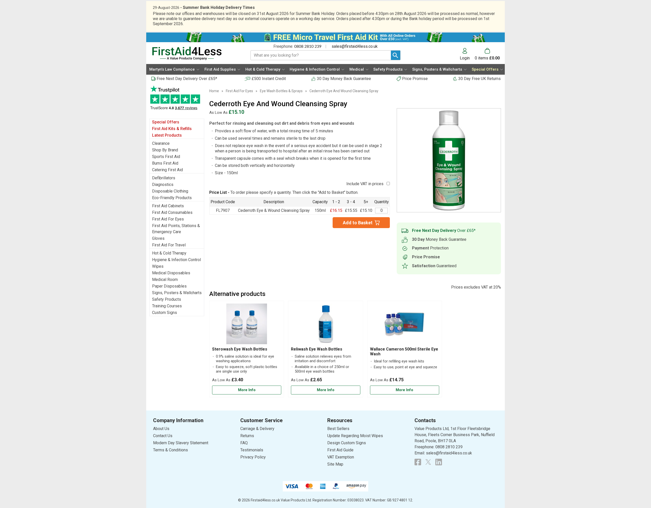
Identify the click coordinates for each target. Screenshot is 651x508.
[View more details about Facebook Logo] (418, 462)
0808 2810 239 (307, 46)
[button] (467, 54)
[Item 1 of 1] (449, 160)
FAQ (244, 442)
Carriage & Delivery (257, 428)
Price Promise (415, 78)
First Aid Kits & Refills (172, 128)
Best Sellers (338, 428)
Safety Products (166, 299)
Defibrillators (163, 178)
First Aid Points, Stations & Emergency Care (176, 228)
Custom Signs (164, 312)
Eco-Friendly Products (172, 197)
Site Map (335, 464)
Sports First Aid (166, 156)
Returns (247, 435)
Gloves (158, 238)
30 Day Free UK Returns (479, 78)
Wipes (158, 266)
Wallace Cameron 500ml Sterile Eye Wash (404, 351)
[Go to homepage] (195, 53)
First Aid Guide (340, 450)
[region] (246, 325)
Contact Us (162, 435)
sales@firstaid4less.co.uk (355, 46)
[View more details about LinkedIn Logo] (438, 462)
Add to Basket (358, 222)
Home (214, 91)
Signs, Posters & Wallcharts (177, 292)
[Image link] (428, 462)
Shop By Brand (165, 150)
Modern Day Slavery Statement (180, 442)
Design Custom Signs (346, 442)
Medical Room (165, 279)
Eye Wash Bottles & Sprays (281, 91)
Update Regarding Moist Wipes (355, 435)
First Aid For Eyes (168, 219)
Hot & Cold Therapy (169, 253)
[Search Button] (395, 55)
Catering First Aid (167, 169)
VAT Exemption (340, 457)
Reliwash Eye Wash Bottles (316, 349)
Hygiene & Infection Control (176, 259)
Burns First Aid (165, 163)
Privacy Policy (253, 457)
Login (465, 58)
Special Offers (165, 122)
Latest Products (167, 135)
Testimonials (176, 100)
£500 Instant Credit (268, 78)
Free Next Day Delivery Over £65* (187, 78)
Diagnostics (162, 184)
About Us (161, 428)
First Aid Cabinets (168, 205)
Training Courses (167, 306)
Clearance (161, 143)
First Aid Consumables (172, 212)
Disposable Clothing (170, 191)
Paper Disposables (169, 286)
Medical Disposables (171, 273)
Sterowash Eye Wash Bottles (239, 349)
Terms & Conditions (170, 450)
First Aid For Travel (169, 245)
